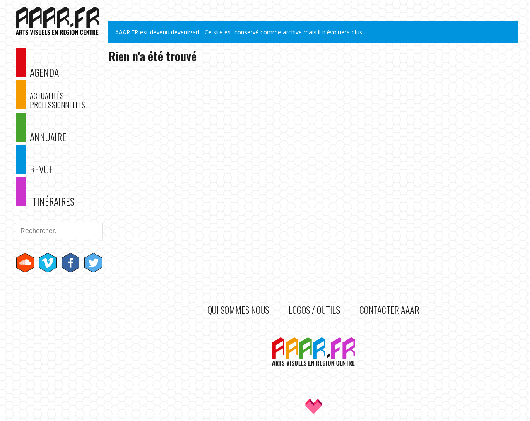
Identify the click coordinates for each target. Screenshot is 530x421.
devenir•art (185, 32)
